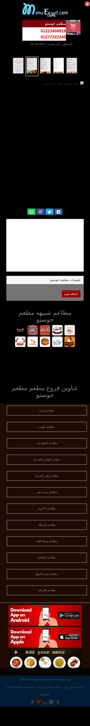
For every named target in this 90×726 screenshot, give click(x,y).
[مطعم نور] (33, 342)
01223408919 (53, 31)
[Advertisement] (45, 245)
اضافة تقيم (71, 294)
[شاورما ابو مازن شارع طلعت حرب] (45, 330)
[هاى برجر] (70, 330)
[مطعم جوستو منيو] (72, 65)
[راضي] (33, 330)
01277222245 (53, 37)
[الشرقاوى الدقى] (20, 342)
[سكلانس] (57, 342)
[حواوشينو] (45, 342)
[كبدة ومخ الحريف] (57, 330)
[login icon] (87, 3)
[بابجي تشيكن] (70, 342)
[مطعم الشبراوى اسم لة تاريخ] (20, 330)
